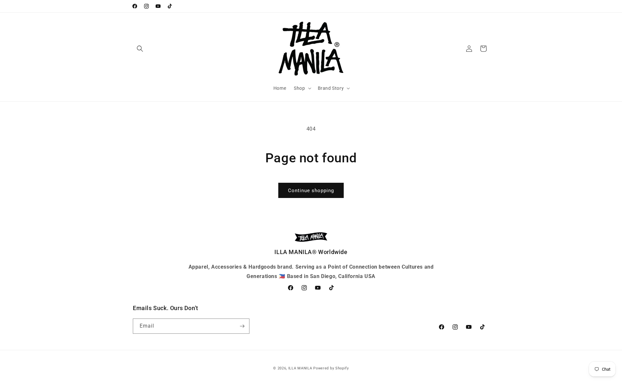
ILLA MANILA (300, 368)
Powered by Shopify (331, 368)
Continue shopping (311, 190)
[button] (140, 48)
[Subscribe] (242, 326)
